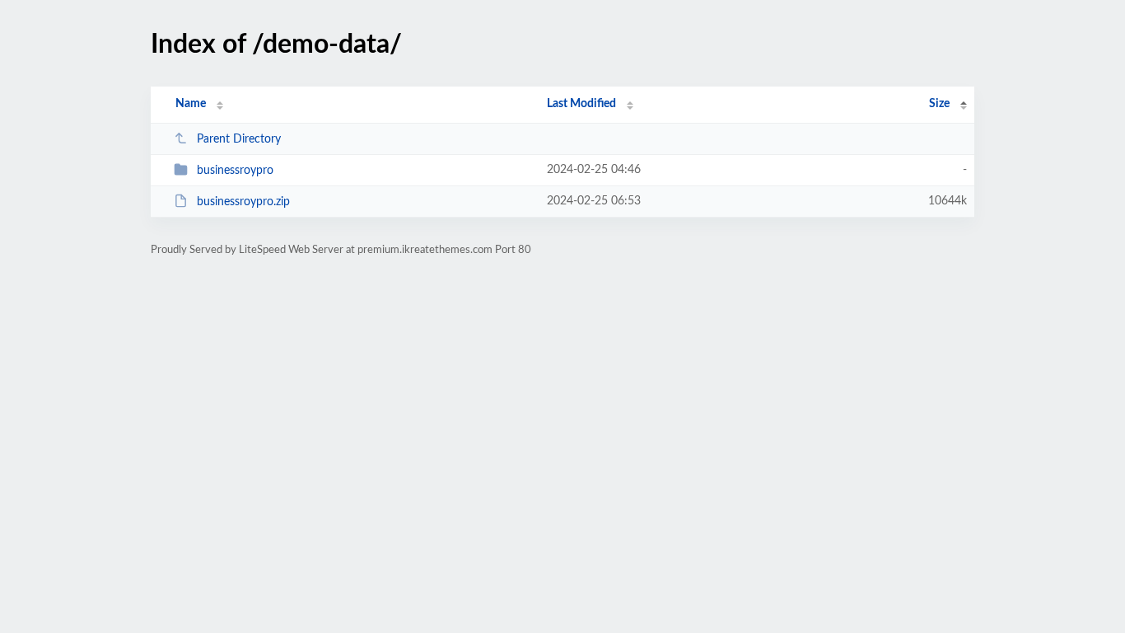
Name (190, 104)
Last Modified (581, 104)
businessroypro (235, 170)
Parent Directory (239, 139)
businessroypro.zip (243, 202)
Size (939, 104)
